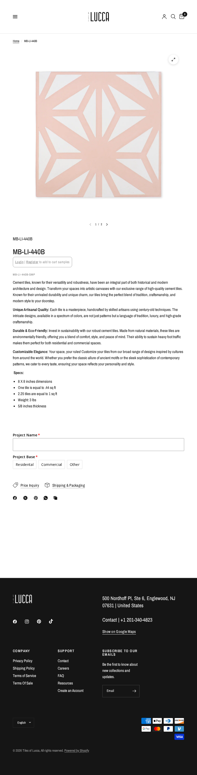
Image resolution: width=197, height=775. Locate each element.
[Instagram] (30, 621)
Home (16, 41)
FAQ (61, 675)
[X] (26, 498)
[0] (181, 16)
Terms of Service (24, 675)
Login (19, 262)
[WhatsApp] (47, 498)
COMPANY (21, 651)
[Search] (173, 16)
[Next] (107, 224)
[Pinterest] (37, 498)
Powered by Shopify (76, 750)
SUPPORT (66, 651)
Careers (63, 668)
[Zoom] (173, 59)
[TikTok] (54, 621)
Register (32, 262)
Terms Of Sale (23, 683)
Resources (65, 683)
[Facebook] (16, 498)
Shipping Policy (24, 668)
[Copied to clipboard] (56, 498)
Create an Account (70, 690)
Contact (63, 660)
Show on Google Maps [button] (119, 631)
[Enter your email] (134, 691)
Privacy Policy (22, 660)
